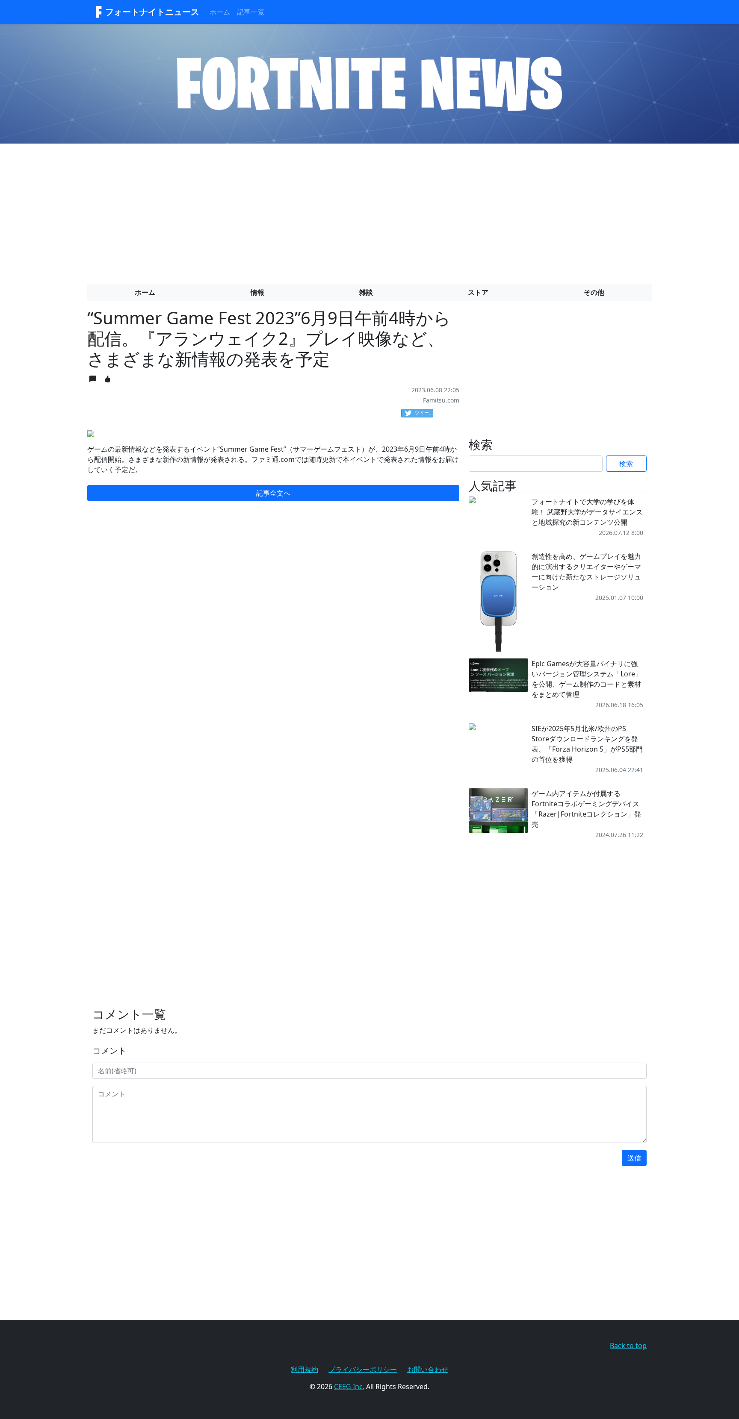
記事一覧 (250, 12)
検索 (626, 463)
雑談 (366, 292)
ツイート (424, 412)
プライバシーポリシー (362, 1369)
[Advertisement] (369, 210)
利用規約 (304, 1369)
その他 (594, 292)
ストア (478, 292)
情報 (257, 292)
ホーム (220, 12)
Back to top (628, 1345)
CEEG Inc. (349, 1386)
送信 (634, 1158)
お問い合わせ (427, 1369)
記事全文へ (273, 493)
